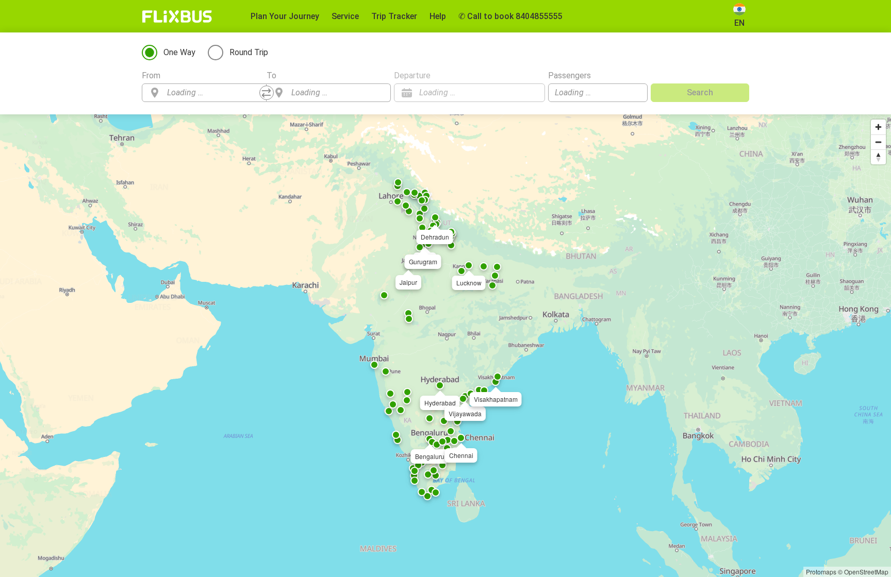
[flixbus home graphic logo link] (177, 16)
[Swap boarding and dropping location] (266, 93)
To (271, 75)
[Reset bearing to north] (878, 156)
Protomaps (821, 571)
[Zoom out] (878, 141)
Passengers (569, 75)
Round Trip (248, 52)
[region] (445, 345)
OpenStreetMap (866, 571)
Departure (412, 75)
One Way (179, 52)
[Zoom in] (878, 127)
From (151, 75)
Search (700, 92)
